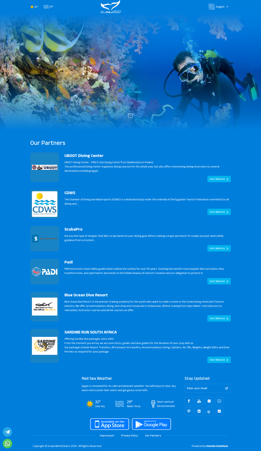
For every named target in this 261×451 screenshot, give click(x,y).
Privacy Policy (129, 435)
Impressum (107, 435)
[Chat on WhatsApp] (7, 443)
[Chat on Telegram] (7, 432)
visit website (217, 178)
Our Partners (153, 435)
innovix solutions (217, 445)
